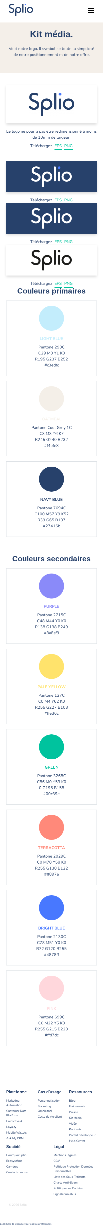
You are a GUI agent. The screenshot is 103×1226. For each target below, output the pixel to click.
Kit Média (75, 1118)
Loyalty (11, 1127)
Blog (72, 1101)
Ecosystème (14, 1161)
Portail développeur (82, 1135)
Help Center (77, 1141)
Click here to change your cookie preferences (26, 1224)
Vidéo (73, 1124)
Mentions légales (65, 1155)
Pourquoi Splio (16, 1155)
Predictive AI (14, 1121)
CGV (57, 1161)
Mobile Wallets (16, 1133)
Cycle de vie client (50, 1117)
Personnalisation (49, 1101)
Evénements (77, 1106)
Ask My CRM (15, 1138)
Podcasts (75, 1129)
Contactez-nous (17, 1172)
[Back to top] (95, 1206)
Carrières (12, 1167)
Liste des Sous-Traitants (70, 1177)
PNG (68, 146)
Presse (73, 1112)
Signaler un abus (65, 1194)
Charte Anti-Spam (66, 1183)
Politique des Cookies (68, 1188)
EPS (58, 146)
